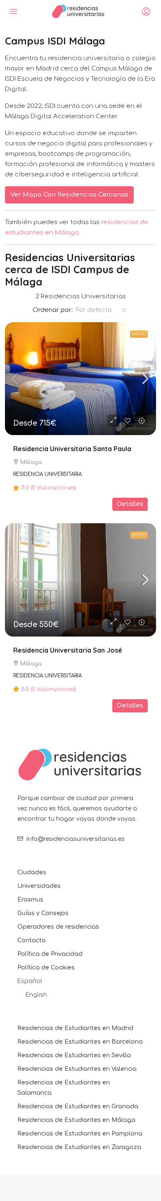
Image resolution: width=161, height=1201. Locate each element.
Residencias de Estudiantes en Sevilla (74, 1055)
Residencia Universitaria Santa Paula (72, 449)
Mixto (139, 334)
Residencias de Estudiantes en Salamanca (63, 1087)
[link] (80, 378)
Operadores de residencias (58, 927)
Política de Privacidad (50, 954)
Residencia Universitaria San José (67, 650)
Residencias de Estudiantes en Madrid (75, 1028)
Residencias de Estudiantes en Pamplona (79, 1134)
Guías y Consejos (43, 913)
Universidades (39, 886)
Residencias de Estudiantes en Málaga (76, 1120)
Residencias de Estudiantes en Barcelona (80, 1042)
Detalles (130, 504)
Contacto (31, 940)
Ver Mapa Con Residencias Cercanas (69, 194)
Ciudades (31, 872)
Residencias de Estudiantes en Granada (77, 1106)
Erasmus (30, 900)
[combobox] (101, 310)
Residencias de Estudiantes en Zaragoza (79, 1147)
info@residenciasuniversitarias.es (75, 839)
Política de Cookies (46, 968)
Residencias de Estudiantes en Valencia (77, 1069)
